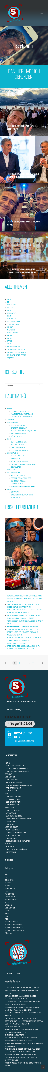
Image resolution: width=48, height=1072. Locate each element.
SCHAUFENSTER (13, 347)
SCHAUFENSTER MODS (16, 352)
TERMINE (10, 420)
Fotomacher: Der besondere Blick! (23, 464)
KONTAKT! (15, 492)
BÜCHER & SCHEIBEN (19, 461)
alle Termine (15, 709)
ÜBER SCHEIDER (14, 473)
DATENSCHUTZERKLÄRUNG (22, 495)
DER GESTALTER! (17, 456)
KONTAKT (11, 489)
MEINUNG (11, 330)
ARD (9, 299)
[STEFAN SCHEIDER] (14, 13)
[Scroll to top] (43, 1067)
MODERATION (12, 333)
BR (8, 302)
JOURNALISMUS (13, 324)
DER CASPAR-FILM (18, 447)
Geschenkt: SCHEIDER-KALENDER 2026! (20, 1055)
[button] (42, 13)
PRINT (9, 335)
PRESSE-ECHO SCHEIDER (21, 478)
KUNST (10, 327)
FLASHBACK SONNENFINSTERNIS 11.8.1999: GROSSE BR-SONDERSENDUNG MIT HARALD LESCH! (24, 598)
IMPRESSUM (16, 498)
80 (33, 663)
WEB (9, 344)
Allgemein (11, 358)
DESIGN (10, 308)
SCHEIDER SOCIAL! (18, 481)
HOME (9, 408)
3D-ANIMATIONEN (17, 445)
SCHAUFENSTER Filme (16, 349)
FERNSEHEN (12, 313)
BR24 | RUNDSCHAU (19, 428)
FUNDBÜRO (11, 319)
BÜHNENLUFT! (16, 436)
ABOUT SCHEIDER (18, 475)
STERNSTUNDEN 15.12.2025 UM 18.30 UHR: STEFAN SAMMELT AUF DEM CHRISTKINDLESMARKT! (24, 640)
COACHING (11, 305)
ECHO (9, 310)
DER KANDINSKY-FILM (19, 450)
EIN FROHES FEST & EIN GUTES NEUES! (22, 627)
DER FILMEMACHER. (19, 442)
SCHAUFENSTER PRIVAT (16, 355)
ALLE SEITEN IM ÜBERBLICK (22, 414)
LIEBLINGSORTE (17, 484)
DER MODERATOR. (18, 425)
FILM (9, 316)
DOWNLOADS (16, 467)
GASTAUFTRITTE (13, 322)
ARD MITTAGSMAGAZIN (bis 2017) (23, 431)
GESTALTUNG (12, 453)
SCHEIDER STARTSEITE (20, 411)
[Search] (24, 385)
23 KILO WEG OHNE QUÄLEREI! (23, 486)
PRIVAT (10, 338)
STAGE (9, 341)
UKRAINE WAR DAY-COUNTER (22, 417)
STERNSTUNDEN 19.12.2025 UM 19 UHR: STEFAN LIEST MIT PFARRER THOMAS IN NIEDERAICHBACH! (23, 632)
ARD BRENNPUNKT (18, 434)
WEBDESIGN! (16, 459)
